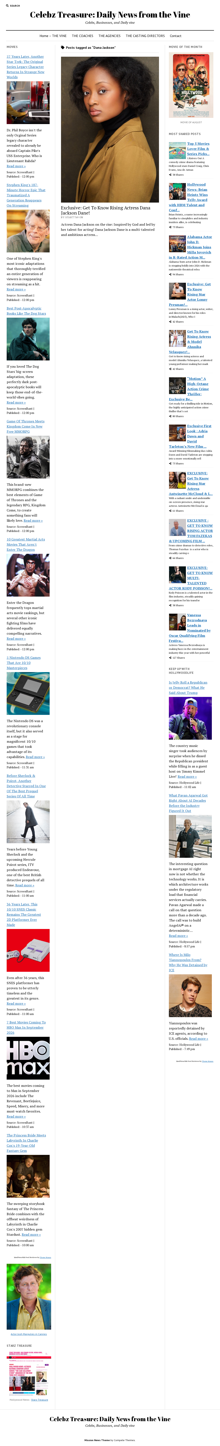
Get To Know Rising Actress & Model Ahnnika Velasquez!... (190, 341)
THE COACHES (82, 36)
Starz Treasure (39, 1399)
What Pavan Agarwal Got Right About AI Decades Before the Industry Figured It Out (188, 803)
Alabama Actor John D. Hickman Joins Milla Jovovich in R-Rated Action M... (190, 247)
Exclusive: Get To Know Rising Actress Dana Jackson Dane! (105, 210)
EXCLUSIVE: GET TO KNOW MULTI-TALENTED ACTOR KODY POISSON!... (191, 578)
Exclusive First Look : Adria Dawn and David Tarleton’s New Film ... (190, 436)
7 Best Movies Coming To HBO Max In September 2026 (26, 1027)
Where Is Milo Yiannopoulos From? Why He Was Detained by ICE (188, 962)
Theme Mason (45, 1257)
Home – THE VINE (53, 36)
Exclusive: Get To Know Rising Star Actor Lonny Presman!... (190, 294)
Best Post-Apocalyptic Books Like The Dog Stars (26, 311)
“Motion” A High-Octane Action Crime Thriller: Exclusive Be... (189, 389)
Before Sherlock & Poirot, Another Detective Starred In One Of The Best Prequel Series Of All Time (26, 786)
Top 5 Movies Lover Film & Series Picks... (198, 148)
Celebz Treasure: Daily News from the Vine (110, 14)
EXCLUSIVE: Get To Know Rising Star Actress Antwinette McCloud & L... (191, 483)
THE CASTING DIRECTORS (145, 36)
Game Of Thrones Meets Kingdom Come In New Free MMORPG (25, 426)
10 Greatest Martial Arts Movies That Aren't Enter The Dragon (26, 544)
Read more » (16, 166)
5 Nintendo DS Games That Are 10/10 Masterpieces (24, 662)
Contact (176, 36)
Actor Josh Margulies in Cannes (29, 1334)
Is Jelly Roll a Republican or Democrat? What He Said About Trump (188, 687)
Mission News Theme (97, 1440)
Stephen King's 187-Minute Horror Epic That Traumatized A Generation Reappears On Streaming (26, 195)
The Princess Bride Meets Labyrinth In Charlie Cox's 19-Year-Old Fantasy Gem (26, 1143)
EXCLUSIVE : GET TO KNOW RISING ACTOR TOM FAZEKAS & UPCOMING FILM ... (191, 530)
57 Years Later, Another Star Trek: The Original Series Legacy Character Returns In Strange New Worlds (25, 66)
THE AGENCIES (109, 36)
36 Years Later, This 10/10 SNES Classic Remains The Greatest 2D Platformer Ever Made (24, 914)
